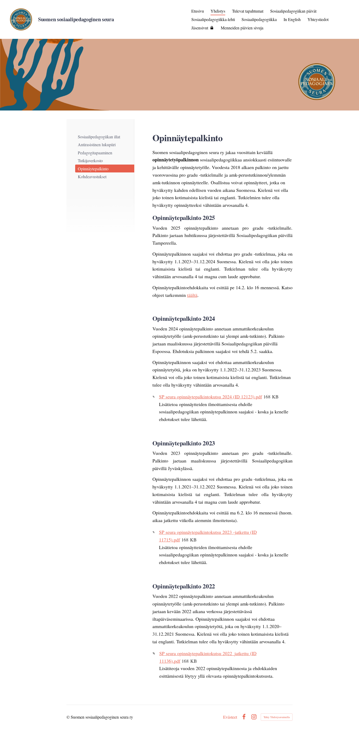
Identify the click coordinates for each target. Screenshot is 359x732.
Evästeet (230, 717)
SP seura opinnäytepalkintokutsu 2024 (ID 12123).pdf (210, 396)
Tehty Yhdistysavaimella (277, 717)
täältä (192, 295)
